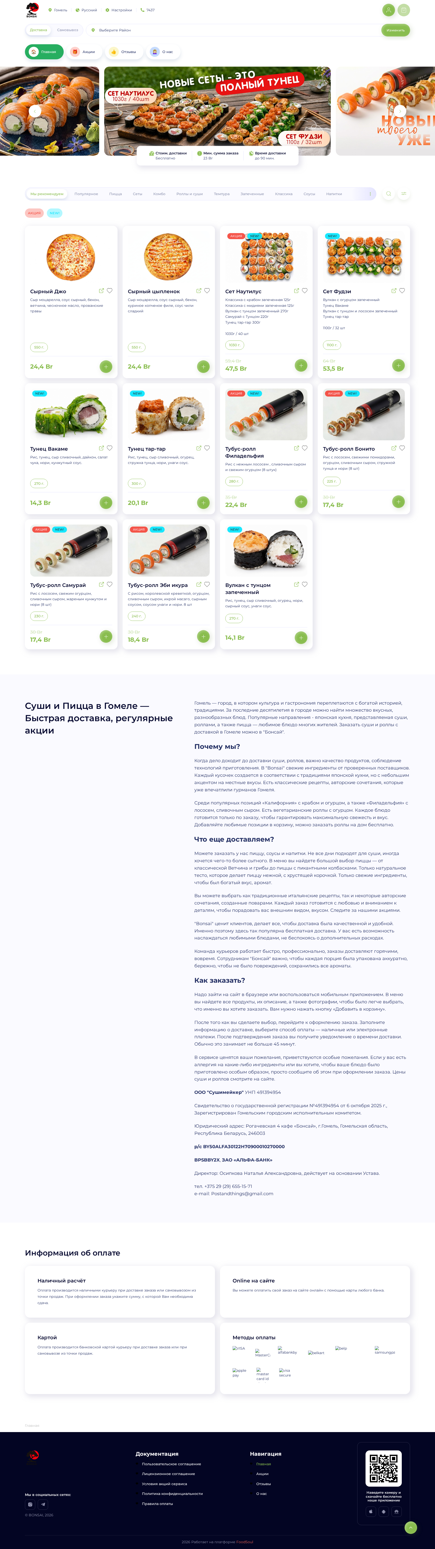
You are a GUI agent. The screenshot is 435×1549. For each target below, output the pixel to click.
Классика (284, 194)
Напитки (334, 194)
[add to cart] (106, 366)
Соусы (309, 194)
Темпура (222, 194)
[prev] (35, 111)
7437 (151, 10)
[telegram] (43, 1504)
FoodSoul (244, 1542)
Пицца (115, 194)
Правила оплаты (157, 1503)
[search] (388, 193)
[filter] (403, 193)
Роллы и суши (189, 194)
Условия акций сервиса (164, 1484)
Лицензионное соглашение (168, 1474)
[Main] (32, 10)
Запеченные (252, 194)
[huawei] (396, 1512)
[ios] (371, 1512)
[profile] (388, 10)
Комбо (159, 194)
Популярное (86, 194)
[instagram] (30, 1504)
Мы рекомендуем (46, 194)
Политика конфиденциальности (172, 1493)
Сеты (137, 194)
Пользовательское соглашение (171, 1464)
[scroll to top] (411, 1527)
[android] (384, 1512)
